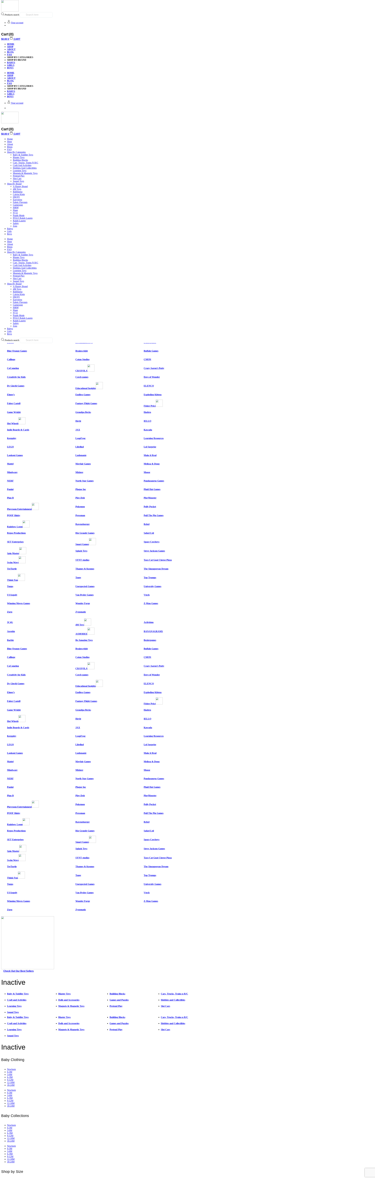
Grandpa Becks (83, 412)
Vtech (147, 595)
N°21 (15, 213)
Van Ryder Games (84, 595)
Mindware (12, 472)
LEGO (10, 447)
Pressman (80, 515)
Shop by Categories (16, 152)
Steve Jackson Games (154, 551)
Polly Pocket (150, 506)
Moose (147, 472)
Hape (15, 210)
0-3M (9, 1072)
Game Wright (14, 412)
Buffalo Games (151, 351)
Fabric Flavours (20, 202)
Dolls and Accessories (68, 1000)
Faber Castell (13, 403)
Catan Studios (82, 359)
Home (10, 139)
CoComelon (13, 368)
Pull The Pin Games (153, 515)
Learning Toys (19, 170)
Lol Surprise (150, 447)
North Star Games (84, 481)
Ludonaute (80, 455)
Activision (149, 622)
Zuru (9, 612)
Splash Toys (81, 551)
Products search (12, 14)
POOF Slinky (13, 515)
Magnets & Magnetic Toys (25, 173)
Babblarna (17, 191)
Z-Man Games (151, 603)
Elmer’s (11, 394)
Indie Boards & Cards (18, 430)
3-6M (9, 1074)
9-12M (10, 1080)
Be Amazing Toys (84, 640)
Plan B (10, 498)
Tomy (78, 577)
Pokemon (80, 506)
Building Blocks (20, 160)
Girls (9, 231)
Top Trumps (150, 577)
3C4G (10, 622)
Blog (10, 52)
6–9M (10, 1077)
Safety (16, 223)
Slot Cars (17, 178)
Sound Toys (18, 181)
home (10, 44)
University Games (152, 586)
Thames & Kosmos (84, 569)
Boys (9, 234)
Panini (10, 489)
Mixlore (79, 472)
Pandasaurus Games (154, 481)
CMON (147, 359)
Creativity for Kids (16, 377)
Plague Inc (80, 489)
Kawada (148, 430)
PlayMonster (150, 498)
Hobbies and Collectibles (25, 168)
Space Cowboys (151, 542)
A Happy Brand (20, 186)
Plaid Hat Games (152, 489)
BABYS (11, 62)
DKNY (16, 197)
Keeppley (11, 438)
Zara (15, 226)
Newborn (11, 1069)
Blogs (9, 147)
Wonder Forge (82, 603)
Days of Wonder (152, 377)
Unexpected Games (84, 586)
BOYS (10, 68)
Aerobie (11, 631)
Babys (10, 228)
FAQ (9, 54)
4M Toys (17, 189)
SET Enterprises (15, 542)
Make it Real (150, 455)
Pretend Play (19, 176)
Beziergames (150, 640)
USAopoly (12, 595)
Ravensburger (82, 524)
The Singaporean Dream (156, 569)
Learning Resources (154, 438)
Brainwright (81, 351)
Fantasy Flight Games (86, 403)
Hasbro (147, 412)
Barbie (10, 640)
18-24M (11, 1085)
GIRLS (10, 65)
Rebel (146, 524)
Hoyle (78, 421)
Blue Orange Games (17, 351)
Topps (10, 586)
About (11, 49)
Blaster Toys (18, 157)
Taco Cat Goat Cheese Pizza (158, 560)
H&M (15, 207)
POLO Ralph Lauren (23, 218)
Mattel (10, 464)
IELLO (147, 421)
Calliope (11, 359)
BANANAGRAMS (153, 631)
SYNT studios (82, 560)
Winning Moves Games (18, 603)
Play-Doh (80, 498)
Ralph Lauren (19, 220)
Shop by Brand (14, 184)
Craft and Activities (22, 165)
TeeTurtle (12, 569)
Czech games (81, 377)
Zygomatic (80, 612)
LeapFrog (80, 438)
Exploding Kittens (153, 394)
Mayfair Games (83, 464)
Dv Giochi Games (15, 386)
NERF (10, 481)
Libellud (79, 447)
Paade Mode (18, 215)
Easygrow (17, 199)
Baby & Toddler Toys (23, 154)
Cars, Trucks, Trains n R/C (25, 162)
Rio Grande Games (84, 533)
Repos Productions (16, 533)
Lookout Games (15, 455)
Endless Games (82, 394)
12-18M (11, 1082)
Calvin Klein (19, 194)
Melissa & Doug (152, 464)
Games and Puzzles (119, 1000)
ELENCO (149, 386)
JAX (77, 430)
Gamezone (18, 205)
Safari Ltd (149, 533)
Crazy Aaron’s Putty (154, 368)
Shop (10, 46)
